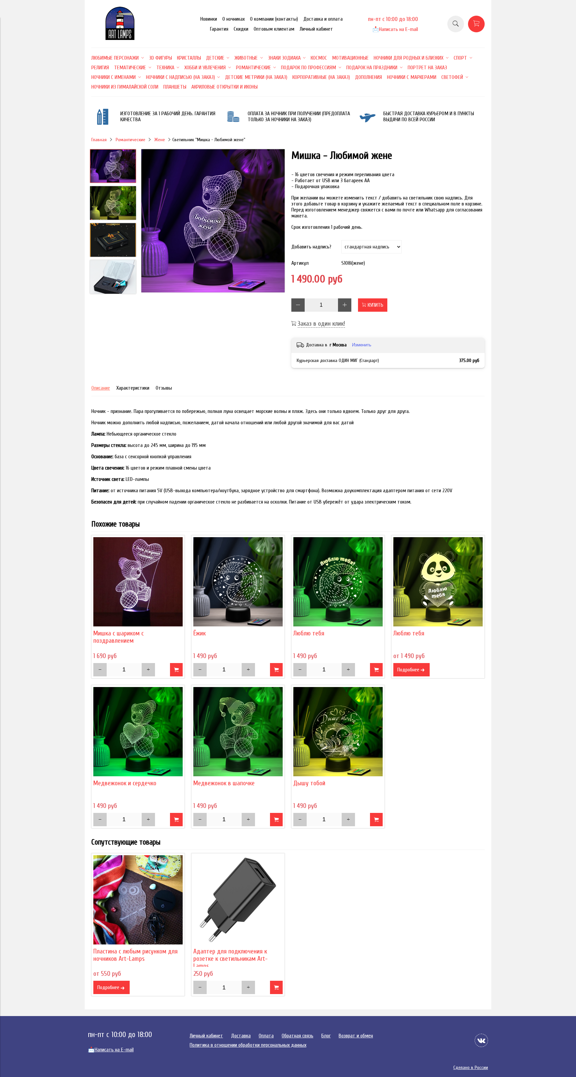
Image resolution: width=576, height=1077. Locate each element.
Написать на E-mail (395, 29)
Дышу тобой (309, 783)
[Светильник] (213, 221)
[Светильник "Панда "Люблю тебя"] (438, 581)
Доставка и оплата (323, 19)
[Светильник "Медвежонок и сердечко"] (138, 731)
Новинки (208, 19)
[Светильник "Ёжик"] (238, 581)
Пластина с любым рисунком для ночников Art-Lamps (135, 955)
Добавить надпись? (311, 247)
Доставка (241, 1036)
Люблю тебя (308, 633)
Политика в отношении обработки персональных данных (248, 1045)
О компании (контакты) (274, 19)
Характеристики (132, 388)
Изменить (361, 344)
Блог (326, 1036)
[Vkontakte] (481, 1040)
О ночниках (233, 19)
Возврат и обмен (356, 1036)
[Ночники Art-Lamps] (120, 38)
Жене (159, 140)
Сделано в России (470, 1067)
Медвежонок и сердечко (124, 783)
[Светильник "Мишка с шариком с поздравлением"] (138, 581)
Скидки (241, 29)
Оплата (266, 1036)
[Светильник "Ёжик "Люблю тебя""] (338, 581)
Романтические (130, 140)
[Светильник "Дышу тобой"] (338, 731)
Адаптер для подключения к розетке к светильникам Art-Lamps (230, 959)
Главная (99, 140)
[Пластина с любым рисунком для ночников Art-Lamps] (138, 899)
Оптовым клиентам (274, 29)
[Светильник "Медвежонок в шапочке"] (238, 731)
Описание (100, 388)
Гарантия (219, 29)
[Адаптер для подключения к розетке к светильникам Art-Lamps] (238, 899)
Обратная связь (297, 1036)
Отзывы (164, 388)
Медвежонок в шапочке (224, 783)
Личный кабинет (316, 29)
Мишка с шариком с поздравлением (118, 637)
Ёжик (199, 633)
